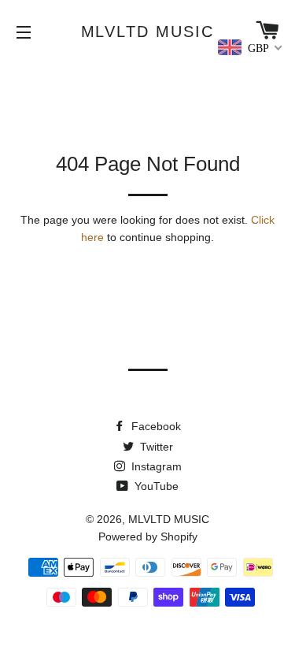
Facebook (154, 426)
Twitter (155, 446)
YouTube (155, 486)
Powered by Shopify (147, 536)
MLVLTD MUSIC (148, 31)
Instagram (155, 466)
